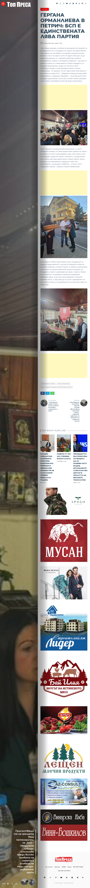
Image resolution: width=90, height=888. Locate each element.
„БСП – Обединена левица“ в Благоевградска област (56, 387)
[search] (82, 3)
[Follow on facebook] (57, 3)
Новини (69, 867)
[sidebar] (85, 3)
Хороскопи (57, 867)
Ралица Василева (49, 43)
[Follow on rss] (79, 3)
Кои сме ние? (49, 867)
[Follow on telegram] (76, 3)
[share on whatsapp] (16, 883)
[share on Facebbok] (8, 883)
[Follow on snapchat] (73, 3)
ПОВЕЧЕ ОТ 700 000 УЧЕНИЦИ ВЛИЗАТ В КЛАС (64, 456)
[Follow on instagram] (63, 3)
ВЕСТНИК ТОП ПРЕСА (64, 870)
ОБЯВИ (64, 867)
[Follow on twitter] (60, 3)
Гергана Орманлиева (63, 383)
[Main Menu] (3, 3)
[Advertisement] (63, 97)
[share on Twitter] (12, 883)
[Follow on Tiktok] (70, 3)
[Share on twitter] (47, 393)
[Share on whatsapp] (52, 393)
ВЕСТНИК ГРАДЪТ (78, 867)
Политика (45, 9)
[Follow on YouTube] (67, 3)
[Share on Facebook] (42, 393)
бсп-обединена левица (48, 383)
